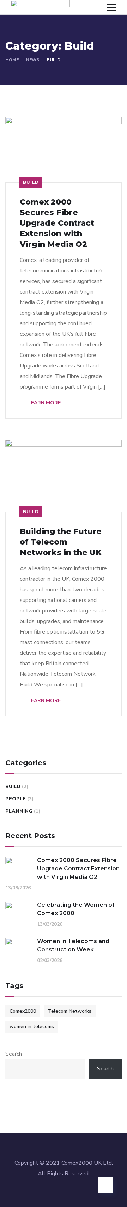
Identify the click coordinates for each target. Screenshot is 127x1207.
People (15, 799)
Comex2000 (23, 1011)
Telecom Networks (69, 1011)
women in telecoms (32, 1026)
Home (12, 60)
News (32, 60)
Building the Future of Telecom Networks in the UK (61, 542)
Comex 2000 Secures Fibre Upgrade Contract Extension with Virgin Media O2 (57, 223)
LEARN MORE (44, 403)
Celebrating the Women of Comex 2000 (76, 909)
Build (31, 182)
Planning (18, 811)
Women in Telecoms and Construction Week (73, 945)
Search (13, 1054)
